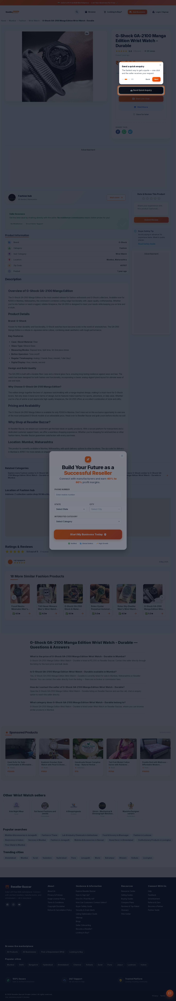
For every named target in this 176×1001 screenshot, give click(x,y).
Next (156, 79)
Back (148, 79)
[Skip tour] (160, 65)
